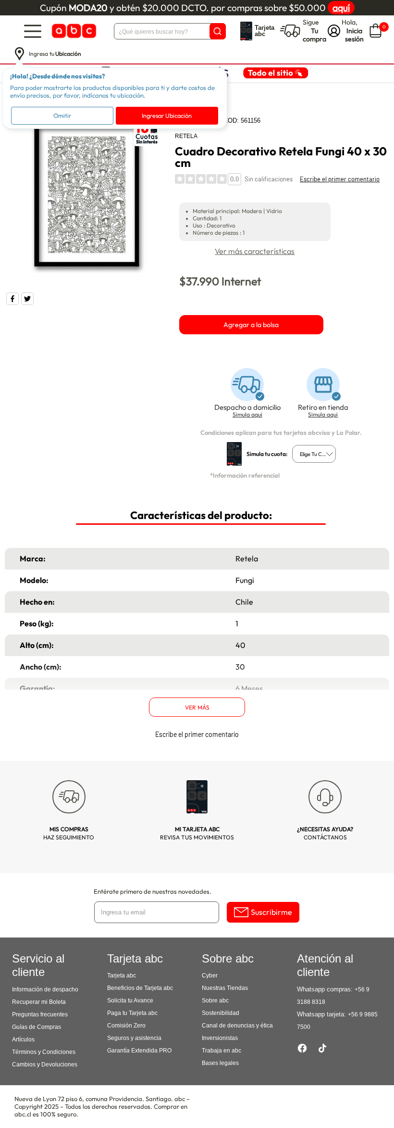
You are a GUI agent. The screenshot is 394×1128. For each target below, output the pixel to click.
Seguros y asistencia (134, 1038)
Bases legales (220, 1063)
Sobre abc (215, 1000)
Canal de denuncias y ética (237, 1025)
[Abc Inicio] (73, 31)
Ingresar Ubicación (167, 115)
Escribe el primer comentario (340, 179)
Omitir (62, 115)
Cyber (210, 975)
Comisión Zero (126, 1025)
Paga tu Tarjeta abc (132, 1013)
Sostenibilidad (220, 1013)
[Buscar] (217, 31)
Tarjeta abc (121, 975)
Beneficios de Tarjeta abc (140, 988)
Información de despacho (45, 989)
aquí (341, 7)
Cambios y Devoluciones (44, 1064)
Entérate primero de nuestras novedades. (152, 891)
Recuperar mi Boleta (39, 1002)
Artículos (23, 1039)
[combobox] (314, 454)
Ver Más (197, 707)
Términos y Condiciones (43, 1052)
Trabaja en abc (221, 1050)
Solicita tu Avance (130, 1000)
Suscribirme (271, 912)
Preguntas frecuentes (40, 1014)
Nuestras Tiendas (225, 988)
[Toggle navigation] (33, 31)
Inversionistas (220, 1038)
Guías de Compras (36, 1027)
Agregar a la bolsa (251, 324)
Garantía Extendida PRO (139, 1050)
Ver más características (255, 251)
